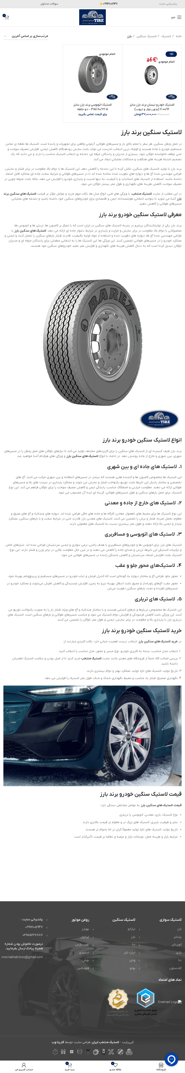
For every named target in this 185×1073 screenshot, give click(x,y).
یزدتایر (177, 937)
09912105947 (34, 927)
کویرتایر (177, 944)
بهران (85, 929)
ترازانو (131, 929)
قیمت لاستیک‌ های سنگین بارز (161, 805)
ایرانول (85, 937)
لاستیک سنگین (146, 36)
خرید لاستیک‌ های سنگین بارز (158, 641)
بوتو (132, 968)
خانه (178, 36)
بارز (179, 929)
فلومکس (83, 968)
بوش (85, 960)
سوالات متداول (49, 4)
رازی (179, 952)
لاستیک (165, 36)
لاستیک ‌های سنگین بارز (30, 231)
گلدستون (175, 968)
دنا (180, 960)
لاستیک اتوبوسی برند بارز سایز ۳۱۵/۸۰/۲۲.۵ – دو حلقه (92, 107)
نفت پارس (82, 944)
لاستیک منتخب (142, 194)
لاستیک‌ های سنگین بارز (82, 456)
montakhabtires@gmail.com (22, 957)
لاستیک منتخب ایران (105, 1042)
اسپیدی (84, 952)
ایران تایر (129, 952)
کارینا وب (58, 1042)
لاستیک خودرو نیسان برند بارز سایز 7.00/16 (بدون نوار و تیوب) (152, 107)
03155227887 (33, 935)
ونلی (132, 960)
